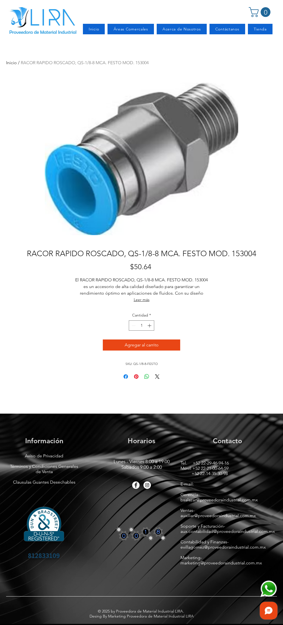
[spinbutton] (141, 325)
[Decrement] (133, 325)
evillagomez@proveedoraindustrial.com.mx (223, 547)
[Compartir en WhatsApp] (146, 376)
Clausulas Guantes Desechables (44, 482)
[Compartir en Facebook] (125, 376)
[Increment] (149, 325)
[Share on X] (157, 376)
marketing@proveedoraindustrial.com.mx (221, 563)
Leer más (142, 299)
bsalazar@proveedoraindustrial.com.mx (219, 499)
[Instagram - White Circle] (147, 485)
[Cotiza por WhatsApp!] (268, 589)
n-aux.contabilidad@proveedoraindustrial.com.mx (227, 528)
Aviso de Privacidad (44, 455)
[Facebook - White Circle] (136, 485)
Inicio (11, 62)
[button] (261, 12)
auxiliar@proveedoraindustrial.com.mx (218, 515)
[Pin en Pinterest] (136, 376)
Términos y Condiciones (34, 466)
